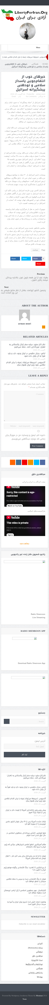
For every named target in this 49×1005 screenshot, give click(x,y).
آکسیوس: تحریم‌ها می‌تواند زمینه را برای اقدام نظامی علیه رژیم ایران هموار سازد (25, 364)
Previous (41, 274)
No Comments (31, 96)
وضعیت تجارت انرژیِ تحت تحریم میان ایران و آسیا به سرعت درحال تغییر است (26, 903)
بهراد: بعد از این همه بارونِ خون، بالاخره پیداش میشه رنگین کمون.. (27, 279)
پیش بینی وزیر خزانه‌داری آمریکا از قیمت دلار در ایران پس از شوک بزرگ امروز (26, 811)
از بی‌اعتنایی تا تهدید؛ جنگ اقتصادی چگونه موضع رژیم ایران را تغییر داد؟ (25, 869)
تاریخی (40, 943)
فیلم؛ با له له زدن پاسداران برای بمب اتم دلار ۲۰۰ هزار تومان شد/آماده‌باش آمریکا (26, 857)
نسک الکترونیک (37, 960)
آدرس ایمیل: (39, 741)
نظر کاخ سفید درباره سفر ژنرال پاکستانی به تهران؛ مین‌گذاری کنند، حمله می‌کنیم (27, 346)
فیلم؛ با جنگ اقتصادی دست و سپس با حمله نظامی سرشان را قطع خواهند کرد (26, 880)
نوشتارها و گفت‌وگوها (34, 964)
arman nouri (40, 94)
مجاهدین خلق (37, 956)
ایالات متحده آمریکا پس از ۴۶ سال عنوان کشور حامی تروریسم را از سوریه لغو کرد (26, 823)
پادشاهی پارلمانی (35, 972)
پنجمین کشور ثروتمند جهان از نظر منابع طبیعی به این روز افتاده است (23, 291)
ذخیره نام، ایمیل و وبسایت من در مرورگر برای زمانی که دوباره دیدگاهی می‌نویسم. (25, 437)
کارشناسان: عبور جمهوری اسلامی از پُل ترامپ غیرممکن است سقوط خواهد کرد (25, 891)
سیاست (35, 249)
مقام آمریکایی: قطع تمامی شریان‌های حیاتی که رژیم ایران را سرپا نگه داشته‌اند (25, 845)
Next (6, 287)
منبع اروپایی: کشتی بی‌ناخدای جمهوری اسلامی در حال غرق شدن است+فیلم (26, 834)
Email (14, 96)
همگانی (40, 96)
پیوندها (40, 977)
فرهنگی (39, 952)
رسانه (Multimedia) (35, 947)
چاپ (19, 96)
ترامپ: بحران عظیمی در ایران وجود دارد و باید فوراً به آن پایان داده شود (26, 355)
